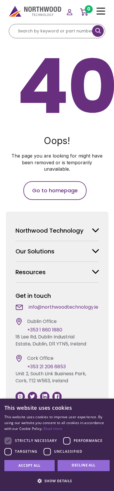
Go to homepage (55, 190)
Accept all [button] (29, 465)
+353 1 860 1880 (44, 329)
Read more (53, 428)
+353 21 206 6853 (46, 366)
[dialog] (57, 445)
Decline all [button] (83, 465)
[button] (57, 480)
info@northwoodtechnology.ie (63, 307)
